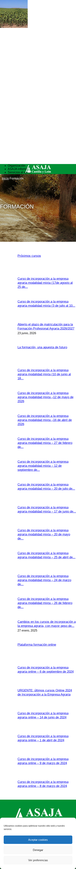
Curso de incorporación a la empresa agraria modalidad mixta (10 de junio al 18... (44, 374)
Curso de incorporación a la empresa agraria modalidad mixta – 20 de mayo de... (44, 534)
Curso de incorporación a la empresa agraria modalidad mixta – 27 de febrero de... (45, 443)
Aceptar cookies (38, 839)
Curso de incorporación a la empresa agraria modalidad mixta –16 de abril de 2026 (45, 420)
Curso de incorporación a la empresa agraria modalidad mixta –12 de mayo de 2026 (45, 397)
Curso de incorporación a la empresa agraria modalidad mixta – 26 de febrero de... (45, 603)
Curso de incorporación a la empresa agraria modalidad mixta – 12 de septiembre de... (43, 466)
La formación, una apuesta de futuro (42, 347)
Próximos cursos (29, 256)
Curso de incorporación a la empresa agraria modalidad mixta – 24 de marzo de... (44, 580)
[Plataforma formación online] (14, 26)
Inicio (5, 178)
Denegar (38, 850)
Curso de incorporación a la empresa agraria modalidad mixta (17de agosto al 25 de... (45, 283)
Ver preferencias (38, 860)
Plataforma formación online (37, 644)
